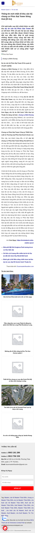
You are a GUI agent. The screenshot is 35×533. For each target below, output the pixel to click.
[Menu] (3, 3)
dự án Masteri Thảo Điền (22, 500)
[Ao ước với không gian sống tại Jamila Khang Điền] (17, 423)
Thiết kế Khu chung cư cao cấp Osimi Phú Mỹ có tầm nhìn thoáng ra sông (17, 380)
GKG (31, 520)
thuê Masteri (11, 513)
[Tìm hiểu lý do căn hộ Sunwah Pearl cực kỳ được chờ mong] (17, 395)
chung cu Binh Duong (26, 115)
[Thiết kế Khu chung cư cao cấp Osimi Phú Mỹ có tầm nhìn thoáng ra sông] (17, 367)
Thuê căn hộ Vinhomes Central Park (12, 522)
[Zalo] (4, 518)
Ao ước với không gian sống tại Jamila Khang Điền (17, 436)
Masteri (6, 497)
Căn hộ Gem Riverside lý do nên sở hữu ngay (17, 297)
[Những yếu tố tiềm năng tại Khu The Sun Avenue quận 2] (17, 339)
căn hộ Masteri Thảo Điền (18, 497)
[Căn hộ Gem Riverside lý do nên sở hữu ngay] (17, 284)
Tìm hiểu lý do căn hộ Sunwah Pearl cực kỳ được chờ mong (17, 408)
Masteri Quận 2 (5, 9)
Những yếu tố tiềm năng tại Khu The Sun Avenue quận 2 (17, 352)
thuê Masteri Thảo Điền (22, 505)
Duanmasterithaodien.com (25, 266)
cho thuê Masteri (21, 513)
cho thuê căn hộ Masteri (15, 510)
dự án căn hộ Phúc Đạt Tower (18, 28)
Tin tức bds (15, 9)
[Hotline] (5, 528)
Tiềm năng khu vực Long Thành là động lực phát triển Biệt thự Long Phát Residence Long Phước (17, 324)
